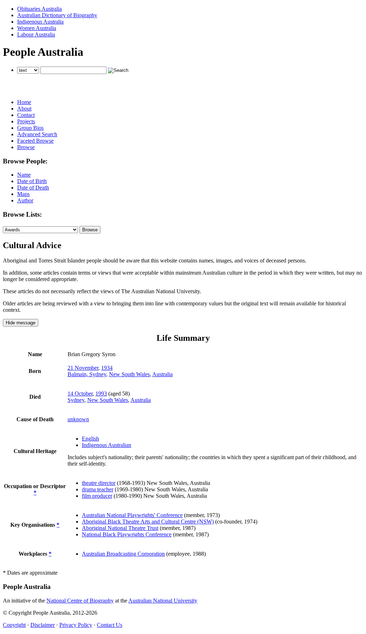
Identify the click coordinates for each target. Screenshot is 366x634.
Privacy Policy (75, 625)
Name (24, 175)
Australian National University (162, 601)
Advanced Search (37, 134)
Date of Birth (32, 181)
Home (24, 102)
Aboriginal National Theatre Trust (120, 528)
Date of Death (33, 188)
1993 (101, 393)
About (24, 108)
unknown (78, 419)
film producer (97, 496)
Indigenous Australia (40, 22)
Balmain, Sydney (87, 374)
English (90, 439)
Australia (162, 374)
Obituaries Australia (39, 9)
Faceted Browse (35, 141)
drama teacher (97, 489)
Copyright (14, 625)
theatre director (98, 483)
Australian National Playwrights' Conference (132, 515)
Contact (26, 115)
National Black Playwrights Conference (127, 534)
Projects (26, 121)
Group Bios (30, 128)
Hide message (20, 322)
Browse (26, 147)
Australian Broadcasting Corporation (123, 554)
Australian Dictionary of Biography (57, 15)
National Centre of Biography (80, 601)
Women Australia (36, 28)
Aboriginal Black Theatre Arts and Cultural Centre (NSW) (148, 521)
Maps (23, 194)
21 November (83, 368)
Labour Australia (36, 34)
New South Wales (129, 374)
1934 (107, 368)
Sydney (76, 400)
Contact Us (109, 625)
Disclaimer (42, 625)
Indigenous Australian (106, 445)
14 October (80, 393)
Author (25, 200)
